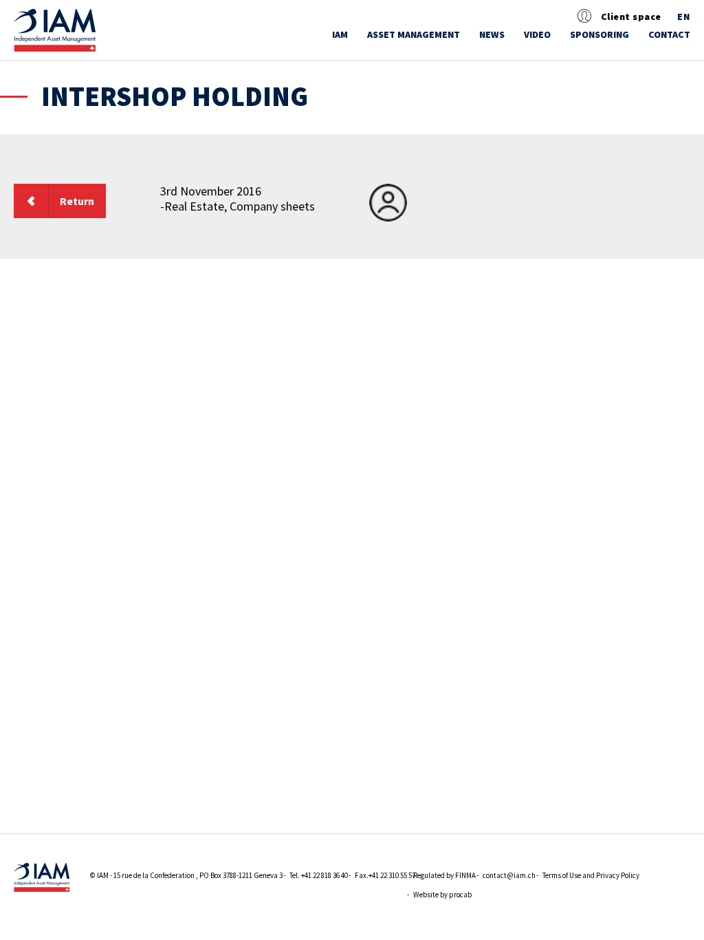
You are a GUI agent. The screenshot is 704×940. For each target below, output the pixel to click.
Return (77, 201)
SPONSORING (599, 34)
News (492, 34)
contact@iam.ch (509, 875)
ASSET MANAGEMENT (413, 34)
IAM (340, 34)
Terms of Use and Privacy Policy (590, 875)
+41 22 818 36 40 (324, 875)
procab (460, 894)
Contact (669, 34)
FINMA (465, 875)
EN (683, 17)
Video (537, 34)
